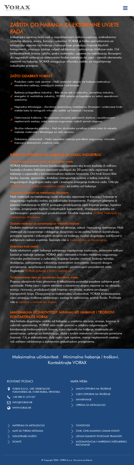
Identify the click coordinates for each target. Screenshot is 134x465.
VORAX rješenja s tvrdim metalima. (48, 271)
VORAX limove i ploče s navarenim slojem (38, 186)
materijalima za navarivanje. (89, 240)
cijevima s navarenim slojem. (37, 302)
